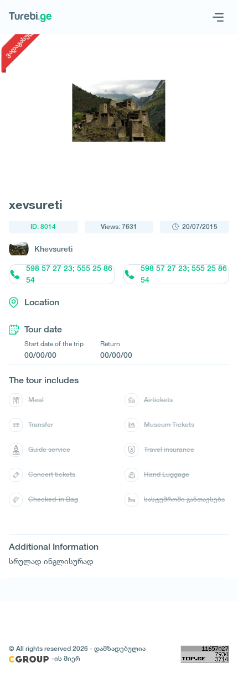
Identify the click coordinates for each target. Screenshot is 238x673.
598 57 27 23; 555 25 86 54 (69, 274)
